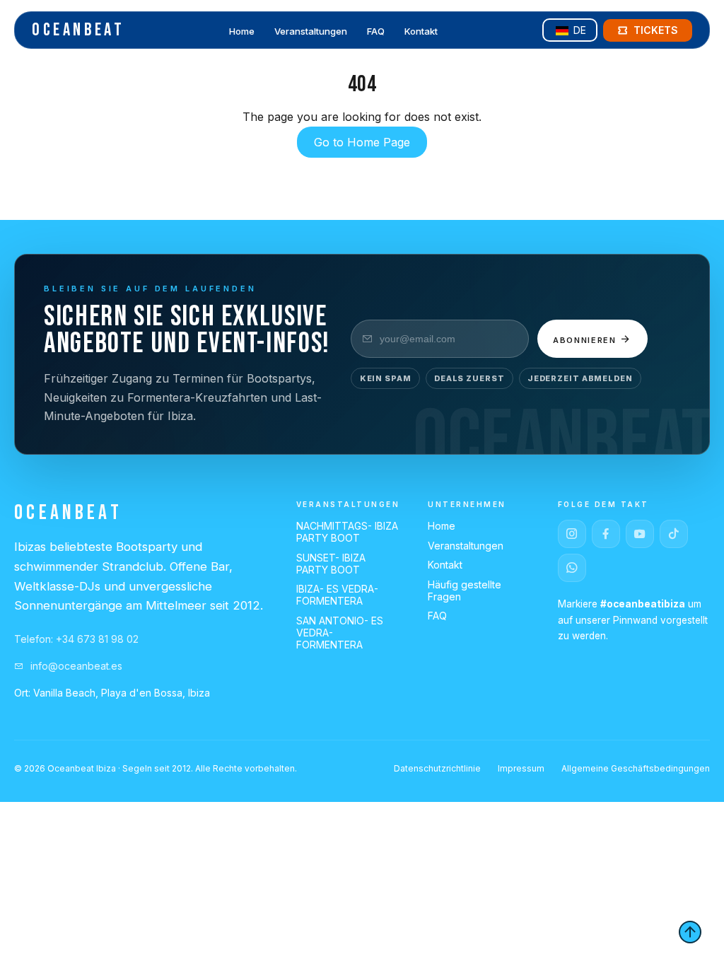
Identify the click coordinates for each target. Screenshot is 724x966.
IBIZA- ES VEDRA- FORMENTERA (337, 595)
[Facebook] (606, 534)
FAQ (376, 31)
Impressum (521, 768)
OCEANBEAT (78, 30)
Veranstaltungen (310, 31)
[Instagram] (572, 534)
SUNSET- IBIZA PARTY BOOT (331, 564)
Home (242, 31)
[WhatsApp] (572, 568)
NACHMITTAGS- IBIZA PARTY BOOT (347, 532)
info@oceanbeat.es (75, 666)
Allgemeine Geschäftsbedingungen (635, 768)
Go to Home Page (362, 142)
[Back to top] (690, 932)
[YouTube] (640, 534)
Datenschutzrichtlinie (437, 768)
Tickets (656, 30)
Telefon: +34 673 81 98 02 (76, 639)
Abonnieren (586, 340)
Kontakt (421, 31)
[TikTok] (674, 534)
